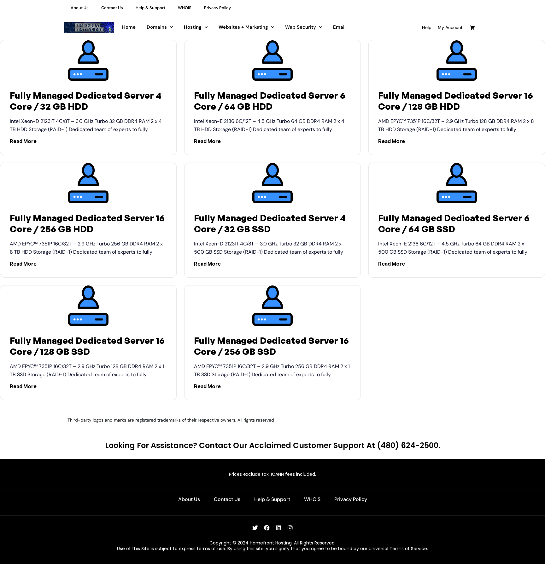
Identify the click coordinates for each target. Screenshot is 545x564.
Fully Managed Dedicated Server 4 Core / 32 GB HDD (85, 101)
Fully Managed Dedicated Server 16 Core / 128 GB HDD (455, 101)
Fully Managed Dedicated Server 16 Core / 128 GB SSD (87, 346)
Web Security (300, 27)
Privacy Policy (217, 7)
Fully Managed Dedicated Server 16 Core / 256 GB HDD (87, 223)
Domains (157, 27)
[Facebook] (267, 528)
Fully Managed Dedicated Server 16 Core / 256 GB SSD (271, 346)
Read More (23, 141)
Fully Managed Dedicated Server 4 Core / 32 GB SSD (270, 223)
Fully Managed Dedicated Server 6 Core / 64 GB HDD (269, 101)
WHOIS (184, 7)
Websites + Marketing (243, 27)
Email (339, 27)
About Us (80, 7)
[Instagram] (290, 528)
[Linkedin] (278, 528)
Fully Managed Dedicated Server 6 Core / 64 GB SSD (454, 223)
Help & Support (150, 7)
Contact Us (112, 7)
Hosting (193, 27)
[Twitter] (255, 528)
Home (129, 27)
